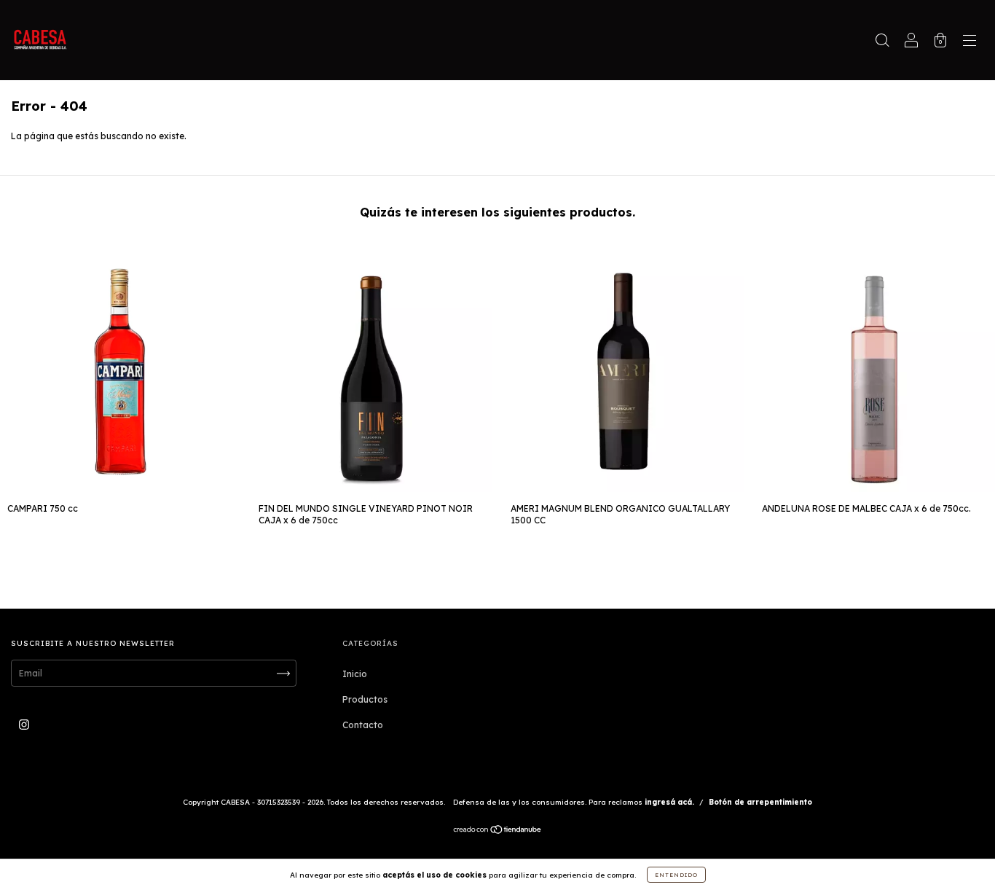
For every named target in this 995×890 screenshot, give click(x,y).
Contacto (362, 724)
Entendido (676, 874)
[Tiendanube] (497, 831)
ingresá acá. (669, 802)
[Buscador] (882, 41)
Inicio (354, 673)
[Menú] (969, 41)
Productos (365, 699)
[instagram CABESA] (24, 724)
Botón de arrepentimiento (760, 802)
